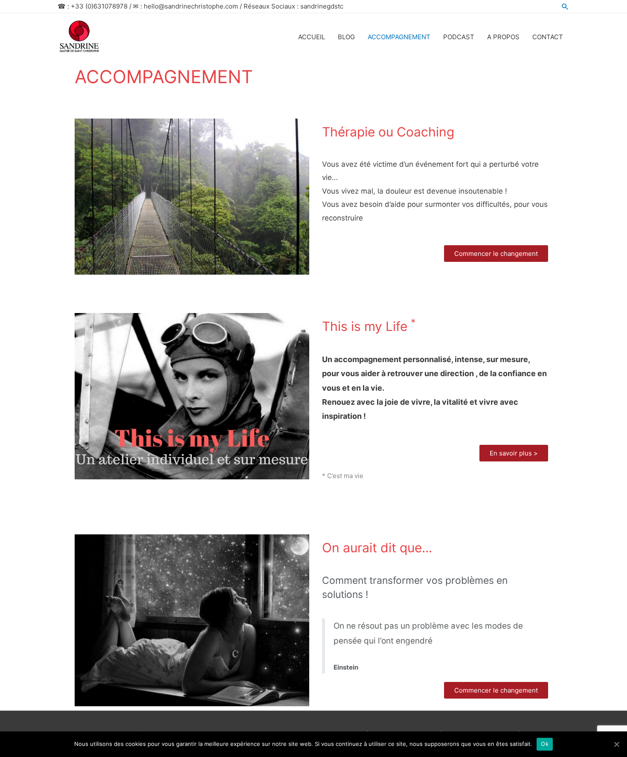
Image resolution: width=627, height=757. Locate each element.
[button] (496, 253)
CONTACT (547, 37)
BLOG (346, 37)
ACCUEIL (311, 37)
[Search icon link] (565, 7)
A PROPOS (503, 37)
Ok (545, 743)
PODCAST (458, 37)
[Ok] (616, 744)
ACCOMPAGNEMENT (399, 37)
